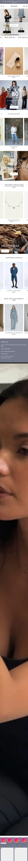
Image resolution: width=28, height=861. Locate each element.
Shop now (14, 31)
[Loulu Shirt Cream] (14, 131)
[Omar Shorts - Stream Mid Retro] (14, 275)
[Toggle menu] (1, 6)
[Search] (4, 6)
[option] (14, 22)
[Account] (23, 6)
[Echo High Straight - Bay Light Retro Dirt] (14, 318)
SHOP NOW (14, 107)
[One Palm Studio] (14, 6)
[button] (10, 34)
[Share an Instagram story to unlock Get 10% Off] (3, 840)
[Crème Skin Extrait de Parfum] (14, 61)
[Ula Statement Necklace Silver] (14, 205)
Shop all (14, 174)
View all (14, 45)
